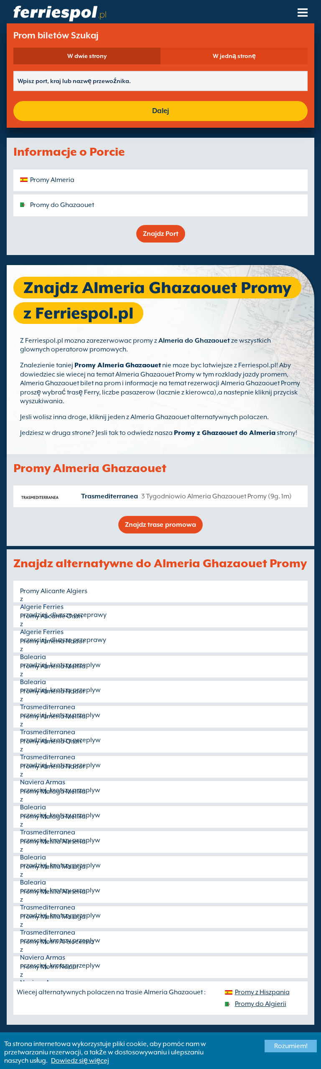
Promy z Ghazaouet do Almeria (224, 433)
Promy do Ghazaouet (62, 205)
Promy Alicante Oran (51, 616)
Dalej (160, 111)
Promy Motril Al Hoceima (57, 941)
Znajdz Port (160, 234)
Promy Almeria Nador (52, 641)
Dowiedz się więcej (80, 1060)
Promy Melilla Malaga (53, 866)
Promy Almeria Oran (51, 741)
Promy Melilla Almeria (53, 841)
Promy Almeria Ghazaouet (117, 365)
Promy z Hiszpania (262, 992)
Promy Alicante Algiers (53, 591)
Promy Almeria (52, 180)
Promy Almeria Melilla (53, 666)
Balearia (33, 657)
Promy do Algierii (260, 1004)
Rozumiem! (291, 1046)
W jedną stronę (234, 56)
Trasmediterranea (109, 496)
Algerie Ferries (42, 607)
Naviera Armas (42, 782)
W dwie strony (87, 56)
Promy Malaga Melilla (53, 791)
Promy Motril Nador (49, 966)
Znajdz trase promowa (160, 524)
